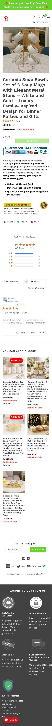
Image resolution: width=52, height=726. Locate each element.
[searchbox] (13, 281)
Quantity (6, 137)
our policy (7, 704)
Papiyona (18, 574)
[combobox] (37, 288)
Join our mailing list (26, 543)
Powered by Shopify (34, 574)
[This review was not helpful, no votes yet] (44, 332)
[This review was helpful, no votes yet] (40, 332)
